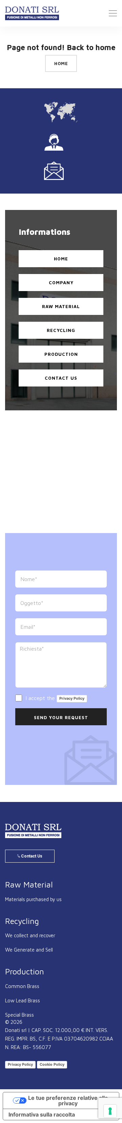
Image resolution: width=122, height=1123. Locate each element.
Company (61, 282)
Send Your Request (61, 717)
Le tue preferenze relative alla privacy (68, 1100)
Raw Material (61, 306)
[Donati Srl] (33, 830)
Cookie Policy (52, 1064)
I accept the (54, 698)
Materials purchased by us (33, 899)
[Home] (32, 13)
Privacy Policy (71, 698)
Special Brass (19, 1015)
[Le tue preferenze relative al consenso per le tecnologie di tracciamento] (110, 1111)
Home (61, 63)
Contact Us (61, 378)
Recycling (61, 330)
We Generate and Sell (29, 950)
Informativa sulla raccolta (41, 1114)
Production (61, 354)
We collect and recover (30, 935)
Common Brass (22, 986)
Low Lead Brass (22, 1000)
